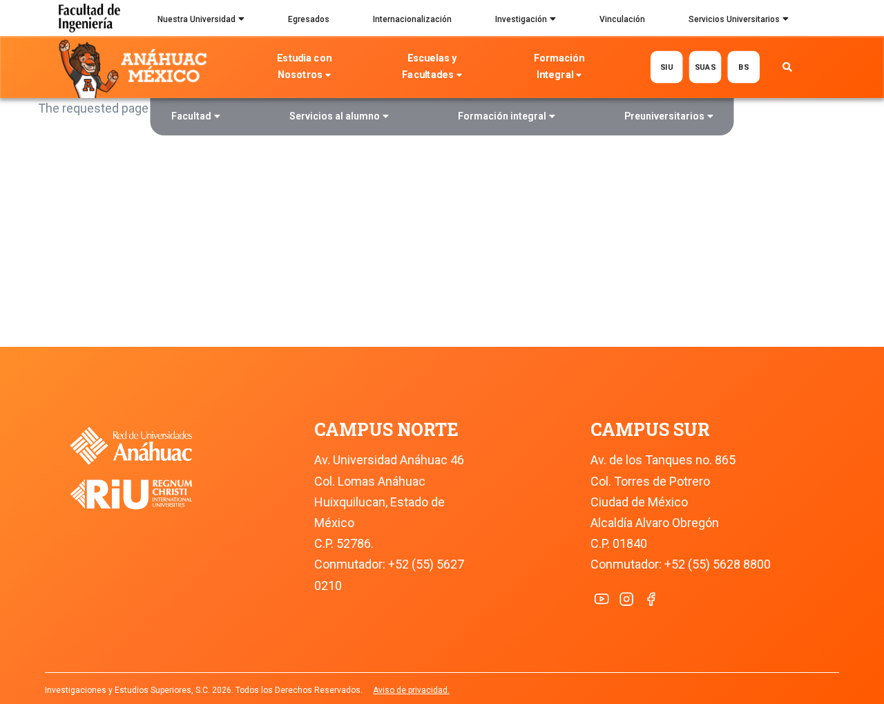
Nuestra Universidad (196, 19)
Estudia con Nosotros (305, 67)
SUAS (705, 66)
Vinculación (622, 19)
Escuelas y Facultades (429, 67)
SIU (666, 66)
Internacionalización (412, 19)
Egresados (308, 19)
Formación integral (502, 116)
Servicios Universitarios (734, 19)
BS (743, 66)
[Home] (136, 67)
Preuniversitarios (664, 116)
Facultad (191, 116)
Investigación (521, 19)
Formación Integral (559, 67)
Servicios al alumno (334, 116)
